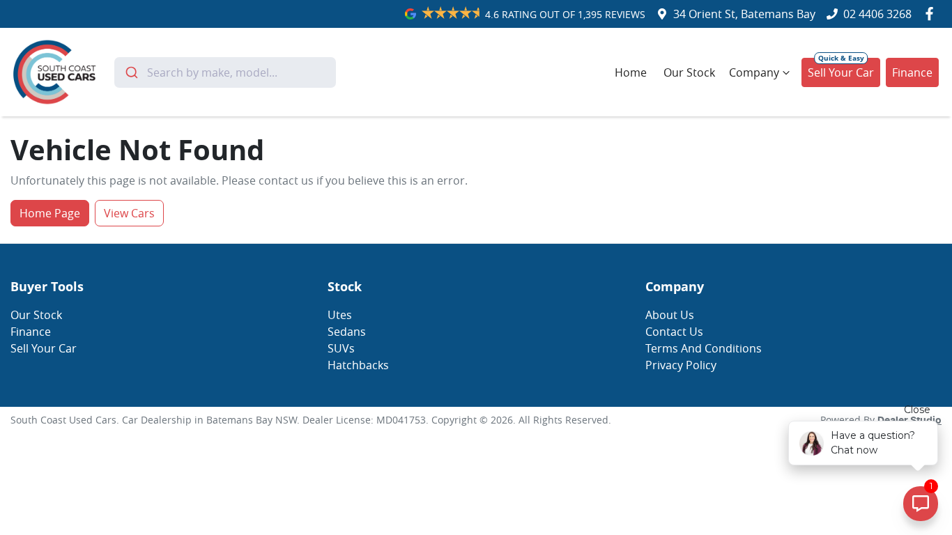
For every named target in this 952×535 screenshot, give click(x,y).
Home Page (50, 213)
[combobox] (225, 72)
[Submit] (130, 72)
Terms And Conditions (703, 348)
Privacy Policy (680, 365)
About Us (669, 315)
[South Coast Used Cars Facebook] (932, 13)
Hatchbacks (358, 365)
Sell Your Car (841, 72)
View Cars (129, 213)
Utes (340, 315)
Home (631, 72)
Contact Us (674, 331)
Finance (912, 72)
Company (754, 72)
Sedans (347, 331)
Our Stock (689, 72)
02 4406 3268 (877, 14)
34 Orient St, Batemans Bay (744, 14)
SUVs (341, 348)
